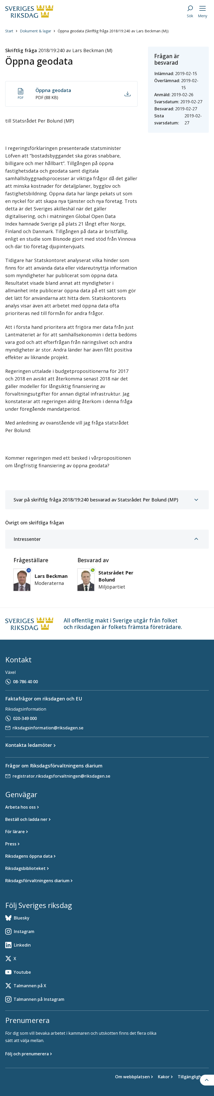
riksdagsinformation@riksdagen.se (48, 728)
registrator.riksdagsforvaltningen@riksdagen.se (61, 776)
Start (9, 30)
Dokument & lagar (35, 30)
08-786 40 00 (25, 682)
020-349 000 (25, 718)
